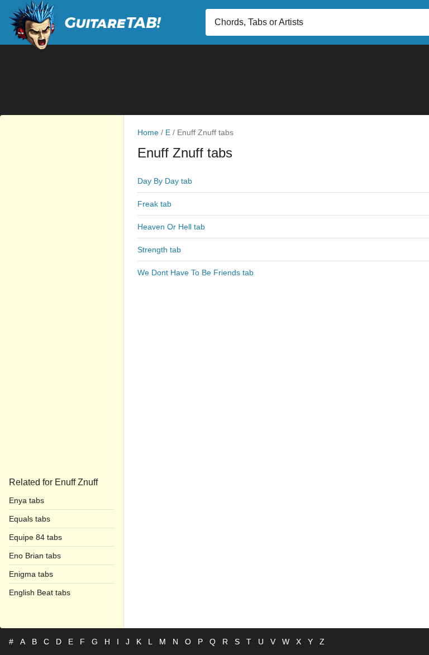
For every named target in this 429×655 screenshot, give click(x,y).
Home (148, 132)
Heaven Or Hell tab (171, 226)
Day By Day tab (164, 180)
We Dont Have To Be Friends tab (195, 272)
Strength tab (159, 249)
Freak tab (154, 203)
